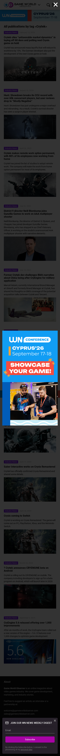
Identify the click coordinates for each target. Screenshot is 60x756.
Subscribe (30, 739)
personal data (26, 750)
